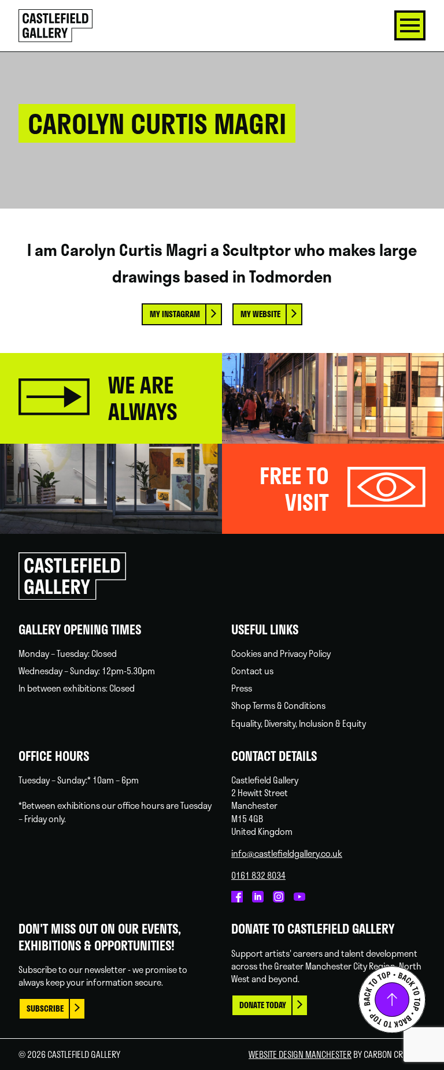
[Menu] (410, 25)
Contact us (252, 670)
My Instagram (175, 314)
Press (241, 688)
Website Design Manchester (300, 1054)
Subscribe (45, 1008)
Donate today (262, 1005)
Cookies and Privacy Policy (281, 653)
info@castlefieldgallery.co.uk (286, 853)
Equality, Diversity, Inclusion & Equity (298, 723)
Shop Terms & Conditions (278, 705)
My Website (260, 314)
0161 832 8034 (258, 875)
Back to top (392, 999)
